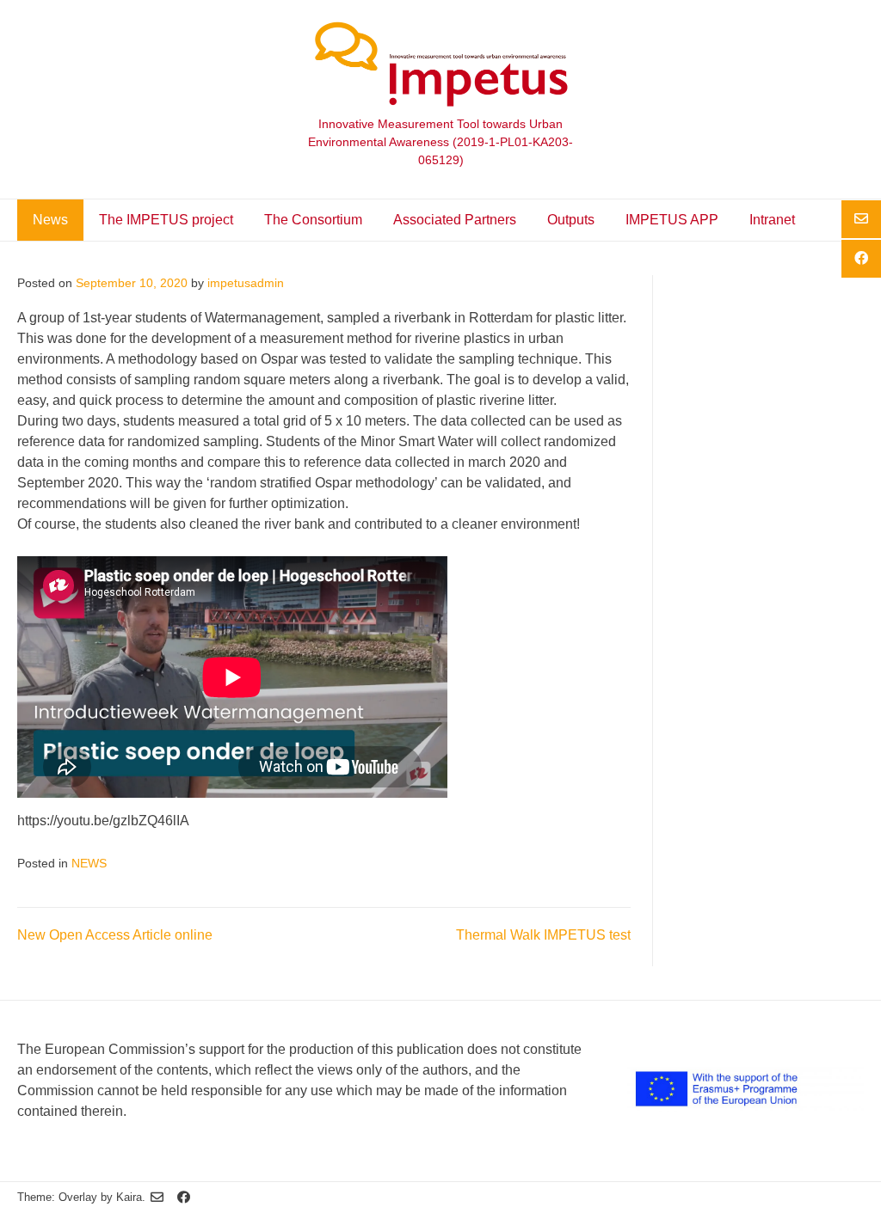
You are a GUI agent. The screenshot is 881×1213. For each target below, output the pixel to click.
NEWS (89, 863)
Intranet (772, 219)
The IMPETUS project (166, 219)
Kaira (129, 1197)
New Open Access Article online (115, 935)
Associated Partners (454, 219)
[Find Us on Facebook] (184, 1198)
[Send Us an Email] (157, 1198)
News (50, 219)
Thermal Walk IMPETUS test (543, 935)
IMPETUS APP (671, 219)
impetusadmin (245, 283)
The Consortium (313, 219)
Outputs (571, 219)
